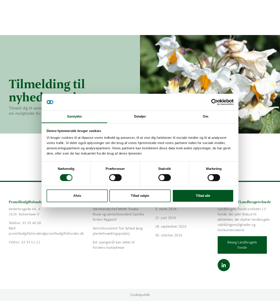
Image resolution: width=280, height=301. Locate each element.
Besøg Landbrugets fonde (242, 245)
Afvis (77, 196)
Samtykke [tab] (74, 116)
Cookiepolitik (140, 295)
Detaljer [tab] (140, 116)
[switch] (115, 177)
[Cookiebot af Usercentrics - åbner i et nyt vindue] (214, 102)
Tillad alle (203, 196)
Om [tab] (205, 116)
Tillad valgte (140, 196)
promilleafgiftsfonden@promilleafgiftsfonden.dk (46, 233)
